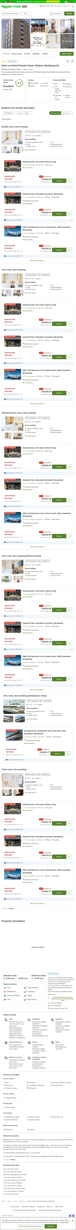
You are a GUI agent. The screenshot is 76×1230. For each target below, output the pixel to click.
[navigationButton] (43, 1063)
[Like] (67, 61)
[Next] (72, 1092)
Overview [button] (6, 54)
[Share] (72, 61)
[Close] (73, 1220)
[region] (38, 1223)
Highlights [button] (36, 54)
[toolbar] (35, 13)
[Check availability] (69, 181)
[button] (11, 6)
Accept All (51, 1226)
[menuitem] (48, 6)
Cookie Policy (64, 1222)
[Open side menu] (72, 6)
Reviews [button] (27, 54)
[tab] (55, 113)
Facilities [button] (45, 54)
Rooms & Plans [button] (17, 54)
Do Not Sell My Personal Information (30, 1226)
